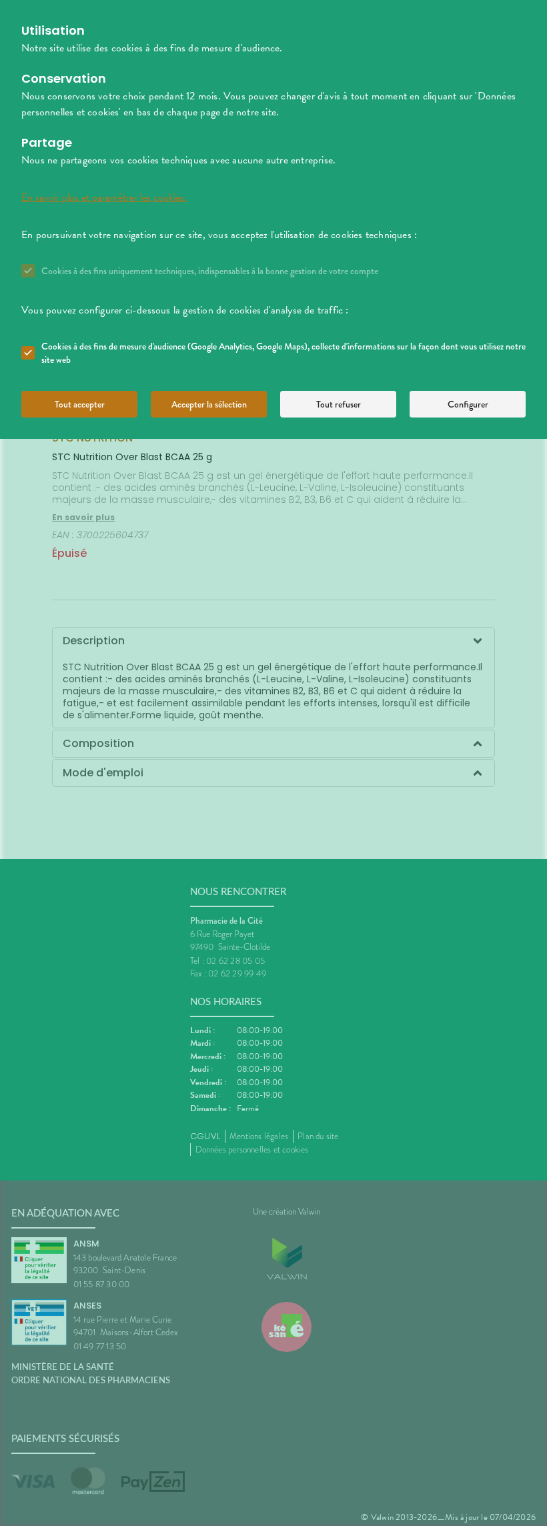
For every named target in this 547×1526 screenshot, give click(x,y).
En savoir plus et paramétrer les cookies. (104, 197)
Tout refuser (338, 404)
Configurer (468, 404)
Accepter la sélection (209, 404)
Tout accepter (80, 404)
